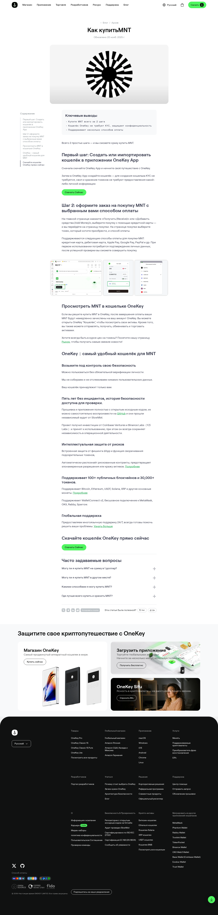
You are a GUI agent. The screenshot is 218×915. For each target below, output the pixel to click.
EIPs (174, 758)
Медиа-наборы (78, 830)
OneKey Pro (76, 738)
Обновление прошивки (183, 794)
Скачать (195, 5)
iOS (140, 748)
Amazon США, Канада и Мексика (116, 749)
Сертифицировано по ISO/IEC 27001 (119, 833)
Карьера (75, 825)
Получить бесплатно (131, 665)
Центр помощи (179, 784)
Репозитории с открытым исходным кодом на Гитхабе (118, 821)
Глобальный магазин (115, 738)
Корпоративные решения (151, 784)
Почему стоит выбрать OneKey (120, 784)
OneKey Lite (76, 753)
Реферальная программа (151, 789)
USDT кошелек (146, 840)
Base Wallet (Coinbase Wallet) (186, 857)
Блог (107, 799)
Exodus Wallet (179, 862)
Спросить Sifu (126, 698)
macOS (142, 738)
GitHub (121, 413)
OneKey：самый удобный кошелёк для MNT (33, 155)
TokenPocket (178, 842)
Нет (143, 610)
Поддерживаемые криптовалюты (181, 744)
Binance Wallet (179, 847)
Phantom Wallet (179, 828)
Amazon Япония (112, 743)
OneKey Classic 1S (79, 743)
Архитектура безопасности (118, 794)
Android (142, 753)
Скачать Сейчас (74, 192)
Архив (115, 22)
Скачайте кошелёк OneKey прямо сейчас (33, 163)
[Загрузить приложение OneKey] (211, 899)
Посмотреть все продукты (84, 757)
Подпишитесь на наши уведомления (91, 892)
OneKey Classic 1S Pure (82, 748)
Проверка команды (80, 845)
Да (153, 610)
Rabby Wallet (178, 832)
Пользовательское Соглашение (86, 840)
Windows (143, 743)
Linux (141, 762)
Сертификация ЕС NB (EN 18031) (120, 840)
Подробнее (132, 466)
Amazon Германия (113, 755)
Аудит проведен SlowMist (117, 828)
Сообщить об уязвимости (117, 845)
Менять (176, 738)
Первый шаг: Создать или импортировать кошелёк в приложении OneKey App (33, 124)
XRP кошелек (145, 835)
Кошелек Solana (146, 830)
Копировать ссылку (90, 610)
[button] (44, 4)
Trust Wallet (178, 867)
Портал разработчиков (82, 784)
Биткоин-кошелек (147, 820)
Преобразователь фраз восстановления (184, 751)
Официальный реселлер (151, 799)
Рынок (66, 341)
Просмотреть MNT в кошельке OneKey (33, 147)
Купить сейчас (35, 661)
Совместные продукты (150, 794)
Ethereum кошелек (148, 825)
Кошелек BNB (145, 845)
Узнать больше (103, 526)
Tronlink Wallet (179, 837)
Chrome (142, 757)
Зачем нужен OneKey (115, 789)
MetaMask (177, 823)
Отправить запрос (181, 789)
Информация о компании (83, 820)
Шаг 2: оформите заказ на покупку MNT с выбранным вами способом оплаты (33, 138)
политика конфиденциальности (86, 835)
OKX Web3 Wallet (180, 852)
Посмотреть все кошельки (152, 849)
